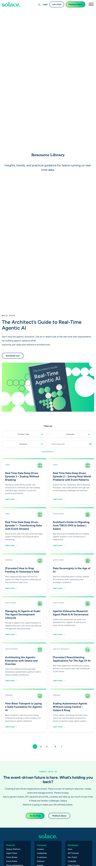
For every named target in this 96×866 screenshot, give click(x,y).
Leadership (42, 853)
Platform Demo (75, 4)
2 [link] (41, 747)
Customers (42, 857)
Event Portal (11, 861)
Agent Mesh (11, 853)
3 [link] (47, 747)
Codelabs (72, 861)
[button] (24, 433)
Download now (13, 356)
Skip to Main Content (12, 9)
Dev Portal (72, 857)
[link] (61, 746)
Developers (73, 845)
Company (41, 845)
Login (45, 4)
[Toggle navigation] (91, 4)
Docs (70, 849)
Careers (40, 849)
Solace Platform (13, 849)
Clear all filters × (48, 452)
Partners (40, 861)
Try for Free (35, 816)
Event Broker (12, 857)
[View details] (11, 4)
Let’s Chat (56, 4)
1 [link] (35, 747)
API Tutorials (73, 853)
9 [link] (56, 747)
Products (10, 845)
